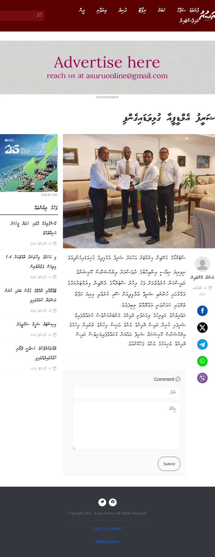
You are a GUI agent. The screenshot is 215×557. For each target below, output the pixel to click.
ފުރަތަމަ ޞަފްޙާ (188, 10)
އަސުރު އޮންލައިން (202, 277)
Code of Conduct (107, 528)
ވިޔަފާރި (102, 10)
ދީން (82, 10)
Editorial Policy (108, 541)
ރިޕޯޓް (142, 10)
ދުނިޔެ (123, 10)
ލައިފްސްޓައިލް (189, 21)
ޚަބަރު (161, 10)
